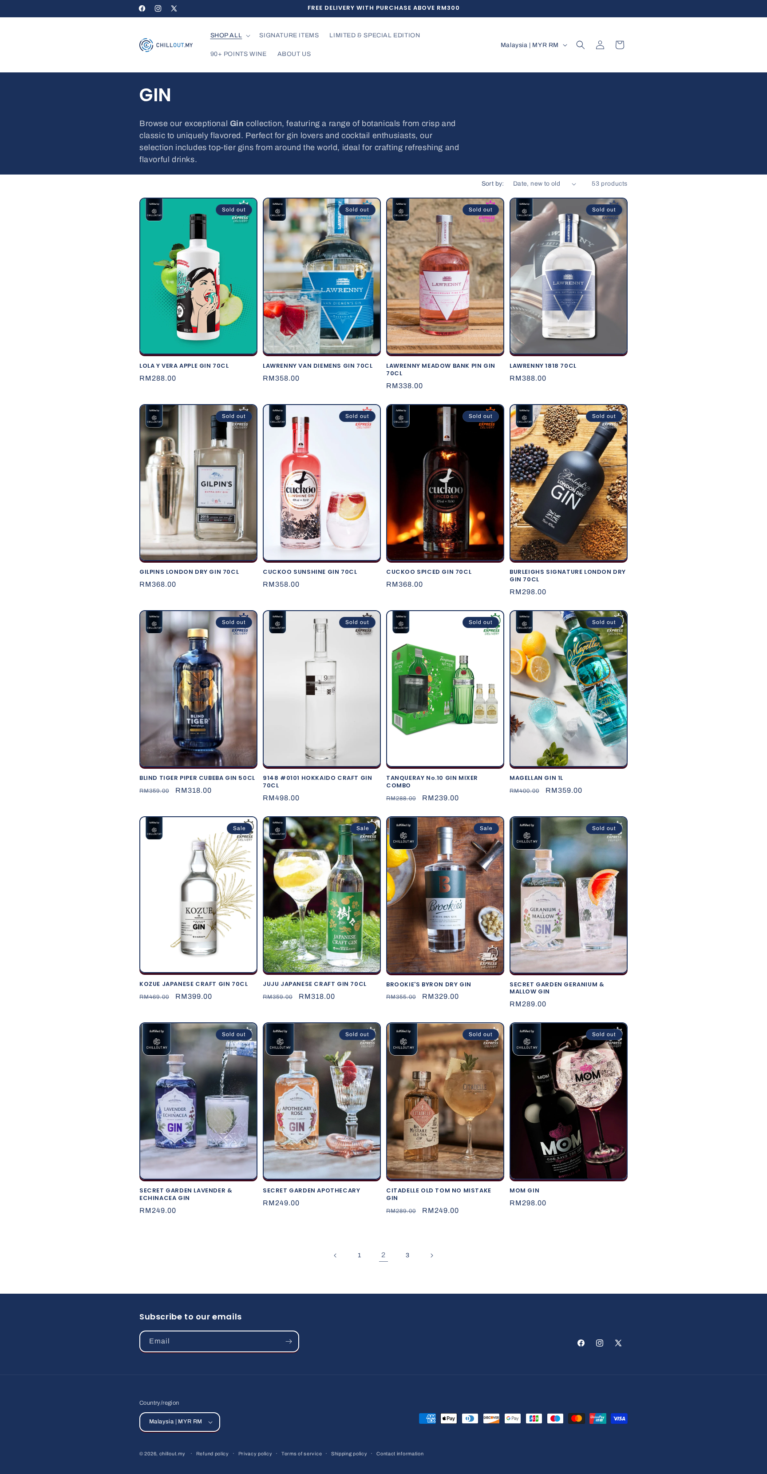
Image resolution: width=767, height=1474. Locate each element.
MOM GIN (524, 1191)
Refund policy (212, 1453)
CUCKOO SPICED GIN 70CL (428, 572)
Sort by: (493, 183)
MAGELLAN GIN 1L (536, 778)
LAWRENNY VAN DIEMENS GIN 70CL (317, 366)
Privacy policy (255, 1453)
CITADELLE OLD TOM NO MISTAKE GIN (438, 1194)
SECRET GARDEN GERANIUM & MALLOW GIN (557, 988)
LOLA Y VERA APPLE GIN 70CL (184, 366)
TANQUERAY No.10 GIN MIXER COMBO (432, 782)
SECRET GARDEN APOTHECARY (311, 1191)
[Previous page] (335, 1255)
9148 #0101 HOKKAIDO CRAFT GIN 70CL (317, 782)
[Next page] (431, 1255)
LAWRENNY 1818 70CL (543, 366)
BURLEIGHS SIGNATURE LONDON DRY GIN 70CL (568, 576)
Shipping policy (349, 1453)
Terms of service (301, 1453)
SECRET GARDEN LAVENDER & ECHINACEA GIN (185, 1194)
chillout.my (172, 1453)
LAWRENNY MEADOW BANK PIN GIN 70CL (440, 369)
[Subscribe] (288, 1341)
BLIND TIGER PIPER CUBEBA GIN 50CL (197, 778)
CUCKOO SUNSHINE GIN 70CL (310, 572)
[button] (229, 35)
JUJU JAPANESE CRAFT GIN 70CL (315, 984)
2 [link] (383, 1255)
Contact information (399, 1453)
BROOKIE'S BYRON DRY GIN (428, 985)
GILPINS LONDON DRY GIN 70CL (189, 572)
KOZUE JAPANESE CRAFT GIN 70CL (193, 984)
